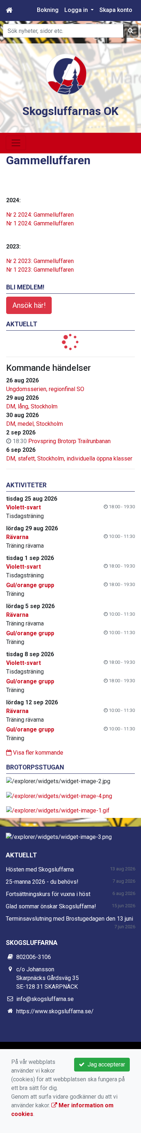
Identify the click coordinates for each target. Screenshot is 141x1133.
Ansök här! (29, 305)
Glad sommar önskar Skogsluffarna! (51, 906)
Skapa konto (115, 10)
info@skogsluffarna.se (45, 999)
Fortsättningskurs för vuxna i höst (48, 894)
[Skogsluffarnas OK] (66, 73)
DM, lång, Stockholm (31, 406)
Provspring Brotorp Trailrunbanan (69, 441)
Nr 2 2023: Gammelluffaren (40, 261)
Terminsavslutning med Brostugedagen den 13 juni (69, 918)
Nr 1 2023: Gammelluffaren (40, 269)
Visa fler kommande (37, 752)
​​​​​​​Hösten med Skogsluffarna (40, 869)
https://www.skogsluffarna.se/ (55, 1011)
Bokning (48, 10)
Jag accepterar (105, 1064)
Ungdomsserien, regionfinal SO (45, 389)
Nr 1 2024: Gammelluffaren (40, 223)
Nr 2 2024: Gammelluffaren (40, 214)
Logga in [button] (76, 10)
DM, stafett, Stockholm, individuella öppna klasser (69, 458)
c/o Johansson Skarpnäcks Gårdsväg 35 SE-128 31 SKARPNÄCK (47, 978)
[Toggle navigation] (16, 143)
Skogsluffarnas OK (70, 111)
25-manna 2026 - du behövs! (42, 881)
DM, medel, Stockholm (34, 423)
